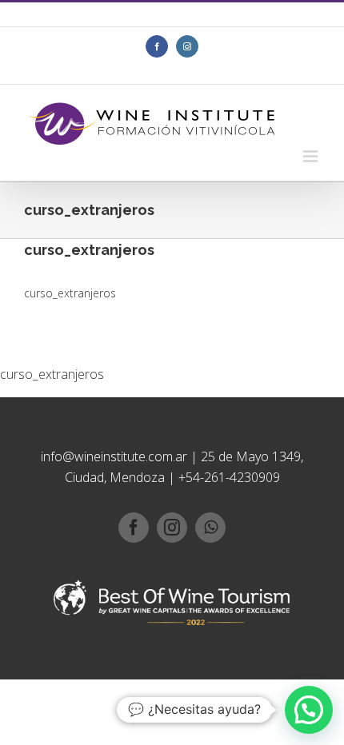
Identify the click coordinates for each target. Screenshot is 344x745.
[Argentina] (148, 20)
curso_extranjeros (70, 293)
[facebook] (133, 527)
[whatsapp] (210, 527)
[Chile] (184, 20)
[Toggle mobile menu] (311, 156)
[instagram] (172, 527)
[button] (309, 710)
